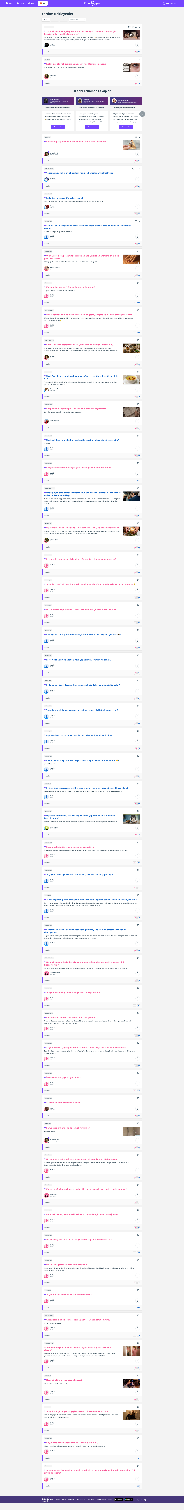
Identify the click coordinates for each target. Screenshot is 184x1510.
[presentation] (142, 114)
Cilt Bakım (47, 59)
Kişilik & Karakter (49, 958)
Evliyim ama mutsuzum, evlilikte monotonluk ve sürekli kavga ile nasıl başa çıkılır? (87, 788)
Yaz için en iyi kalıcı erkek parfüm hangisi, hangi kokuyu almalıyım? (79, 173)
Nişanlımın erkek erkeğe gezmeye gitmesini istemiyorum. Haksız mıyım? (82, 1159)
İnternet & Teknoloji (49, 488)
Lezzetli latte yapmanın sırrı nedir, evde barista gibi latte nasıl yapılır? (81, 609)
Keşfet (22, 3)
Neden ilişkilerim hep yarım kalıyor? (64, 1380)
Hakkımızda (71, 1499)
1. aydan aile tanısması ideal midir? (63, 1102)
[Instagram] (145, 1500)
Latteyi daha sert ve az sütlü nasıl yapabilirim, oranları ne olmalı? (78, 659)
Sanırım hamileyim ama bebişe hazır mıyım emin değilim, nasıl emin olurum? (78, 1348)
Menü (11, 3)
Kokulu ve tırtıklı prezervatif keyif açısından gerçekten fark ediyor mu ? (82, 760)
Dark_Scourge (54, 99)
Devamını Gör (58, 127)
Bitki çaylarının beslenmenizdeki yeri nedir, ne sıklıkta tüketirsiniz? (79, 344)
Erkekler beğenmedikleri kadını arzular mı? (67, 1264)
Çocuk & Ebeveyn (49, 1343)
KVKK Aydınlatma (101, 1499)
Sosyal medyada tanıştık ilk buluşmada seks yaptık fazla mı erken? (79, 1239)
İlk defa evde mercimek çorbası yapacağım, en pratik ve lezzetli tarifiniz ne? (81, 377)
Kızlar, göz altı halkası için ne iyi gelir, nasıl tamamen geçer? (76, 64)
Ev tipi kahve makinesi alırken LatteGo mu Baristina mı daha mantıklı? (81, 559)
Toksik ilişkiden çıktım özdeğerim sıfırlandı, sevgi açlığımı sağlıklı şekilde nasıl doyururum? (91, 899)
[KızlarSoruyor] (48, 1499)
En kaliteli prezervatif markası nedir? (64, 198)
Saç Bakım (47, 137)
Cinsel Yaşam (48, 193)
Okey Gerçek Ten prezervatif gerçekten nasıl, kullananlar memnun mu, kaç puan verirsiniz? (82, 257)
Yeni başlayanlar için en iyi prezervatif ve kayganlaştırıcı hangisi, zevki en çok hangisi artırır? (87, 227)
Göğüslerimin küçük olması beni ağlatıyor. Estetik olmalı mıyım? (78, 1319)
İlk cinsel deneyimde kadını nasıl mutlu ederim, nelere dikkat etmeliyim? (82, 440)
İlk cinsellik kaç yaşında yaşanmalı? (63, 1077)
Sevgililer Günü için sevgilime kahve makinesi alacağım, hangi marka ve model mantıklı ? (91, 584)
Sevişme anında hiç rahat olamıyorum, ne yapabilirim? (73, 992)
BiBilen (110, 1499)
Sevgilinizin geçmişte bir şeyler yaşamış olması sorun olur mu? (77, 1411)
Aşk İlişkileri (48, 783)
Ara (32, 3)
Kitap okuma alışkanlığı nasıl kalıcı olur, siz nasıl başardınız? (76, 408)
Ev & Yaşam (48, 1123)
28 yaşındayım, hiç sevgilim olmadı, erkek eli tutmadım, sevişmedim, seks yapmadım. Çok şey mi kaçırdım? (89, 1471)
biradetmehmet (123, 100)
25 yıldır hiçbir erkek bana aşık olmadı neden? (69, 1294)
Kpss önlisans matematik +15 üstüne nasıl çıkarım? (71, 1017)
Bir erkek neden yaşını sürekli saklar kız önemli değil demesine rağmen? (82, 1214)
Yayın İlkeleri (91, 1499)
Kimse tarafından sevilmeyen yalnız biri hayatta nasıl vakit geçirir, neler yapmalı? (86, 1189)
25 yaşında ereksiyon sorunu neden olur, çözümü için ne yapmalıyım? (80, 874)
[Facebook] (141, 1500)
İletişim (64, 1499)
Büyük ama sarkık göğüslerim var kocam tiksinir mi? (72, 1442)
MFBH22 (52, 356)
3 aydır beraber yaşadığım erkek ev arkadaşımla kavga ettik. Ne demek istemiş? (86, 1047)
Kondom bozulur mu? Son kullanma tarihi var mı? (70, 287)
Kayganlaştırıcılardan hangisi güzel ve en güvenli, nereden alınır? (78, 467)
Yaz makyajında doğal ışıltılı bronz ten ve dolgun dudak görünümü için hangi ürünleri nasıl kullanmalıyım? (80, 32)
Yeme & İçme (48, 372)
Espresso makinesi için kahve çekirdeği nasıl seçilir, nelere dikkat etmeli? (82, 527)
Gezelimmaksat (55, 420)
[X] (138, 1500)
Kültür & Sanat (48, 404)
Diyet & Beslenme (49, 340)
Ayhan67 (87, 99)
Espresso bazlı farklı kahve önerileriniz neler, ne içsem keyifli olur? (79, 735)
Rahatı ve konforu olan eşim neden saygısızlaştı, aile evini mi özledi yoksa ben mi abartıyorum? (85, 931)
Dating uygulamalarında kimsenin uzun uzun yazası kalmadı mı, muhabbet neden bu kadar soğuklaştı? (82, 494)
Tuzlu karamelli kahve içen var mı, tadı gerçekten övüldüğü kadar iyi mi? (82, 710)
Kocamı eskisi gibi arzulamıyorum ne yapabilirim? (71, 847)
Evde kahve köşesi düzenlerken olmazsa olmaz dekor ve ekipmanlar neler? (83, 685)
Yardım (58, 1499)
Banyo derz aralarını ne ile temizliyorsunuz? (68, 1128)
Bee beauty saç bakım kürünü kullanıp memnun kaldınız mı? (76, 141)
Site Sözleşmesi (81, 1499)
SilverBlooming (54, 153)
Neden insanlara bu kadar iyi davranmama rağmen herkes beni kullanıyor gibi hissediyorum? (84, 963)
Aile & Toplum (48, 925)
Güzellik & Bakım (49, 27)
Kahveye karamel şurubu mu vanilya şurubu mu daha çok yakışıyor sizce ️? (83, 634)
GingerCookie (54, 539)
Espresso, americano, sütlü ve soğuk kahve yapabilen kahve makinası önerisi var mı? (79, 816)
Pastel (52, 44)
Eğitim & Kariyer (49, 1013)
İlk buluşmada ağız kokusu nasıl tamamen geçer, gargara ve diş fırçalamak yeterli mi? (89, 314)
